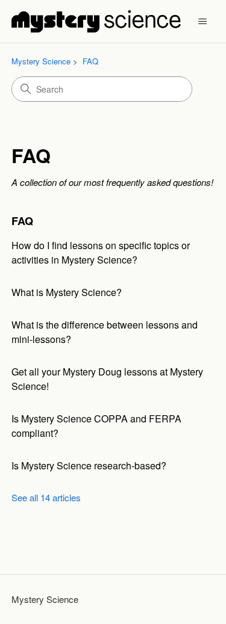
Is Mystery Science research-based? (88, 465)
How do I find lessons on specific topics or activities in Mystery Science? (100, 252)
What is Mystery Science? (66, 292)
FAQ (90, 61)
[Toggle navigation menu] (202, 21)
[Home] (96, 21)
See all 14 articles (46, 497)
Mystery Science (41, 61)
